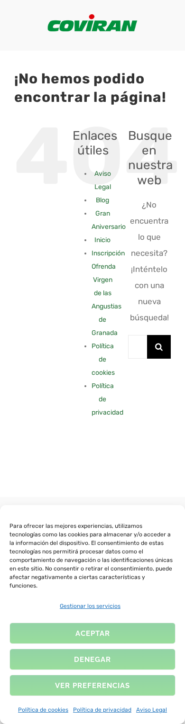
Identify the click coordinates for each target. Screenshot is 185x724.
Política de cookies (43, 709)
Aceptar (92, 633)
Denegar (92, 659)
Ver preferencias (92, 685)
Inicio (102, 240)
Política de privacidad (102, 709)
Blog (102, 200)
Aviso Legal (151, 709)
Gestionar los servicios (90, 606)
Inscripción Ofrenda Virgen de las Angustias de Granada (108, 293)
